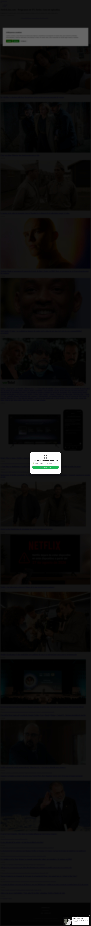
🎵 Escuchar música (45, 467)
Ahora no (45, 470)
